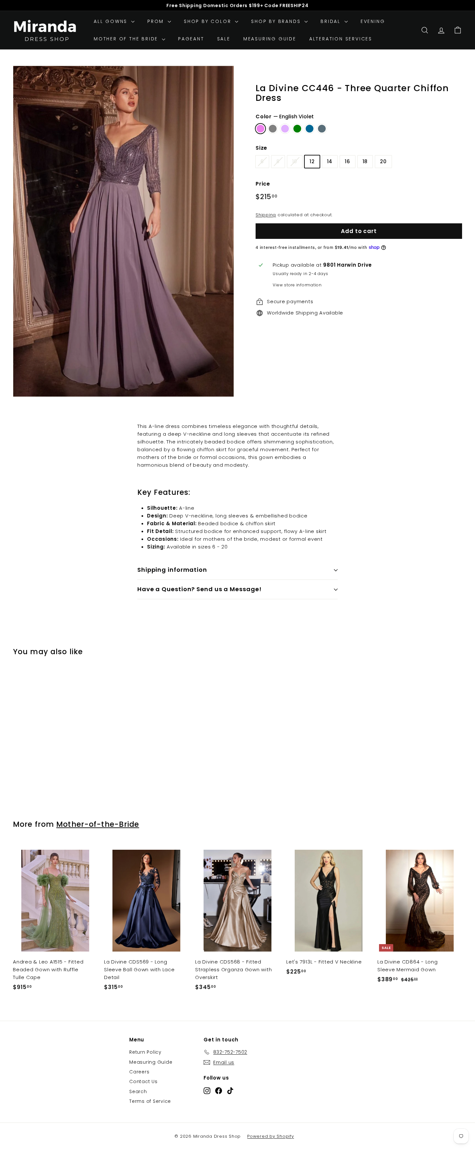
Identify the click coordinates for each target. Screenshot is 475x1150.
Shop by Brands (277, 21)
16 (347, 161)
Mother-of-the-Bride (97, 824)
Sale (223, 39)
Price (263, 183)
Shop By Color (208, 21)
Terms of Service (150, 1101)
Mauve (285, 128)
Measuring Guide (269, 39)
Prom (156, 21)
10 (295, 161)
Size (261, 148)
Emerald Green (297, 128)
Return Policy (145, 1052)
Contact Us (143, 1081)
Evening (373, 21)
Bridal (332, 21)
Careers (139, 1072)
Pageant (191, 39)
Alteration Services (340, 39)
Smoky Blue (322, 128)
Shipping (266, 215)
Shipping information (172, 570)
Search (138, 1091)
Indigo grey (273, 128)
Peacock (309, 128)
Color (285, 116)
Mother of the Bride (127, 39)
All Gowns (112, 21)
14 (330, 161)
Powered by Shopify (270, 1136)
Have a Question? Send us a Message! (199, 589)
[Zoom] (123, 231)
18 (365, 161)
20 (383, 161)
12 (312, 161)
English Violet (260, 128)
